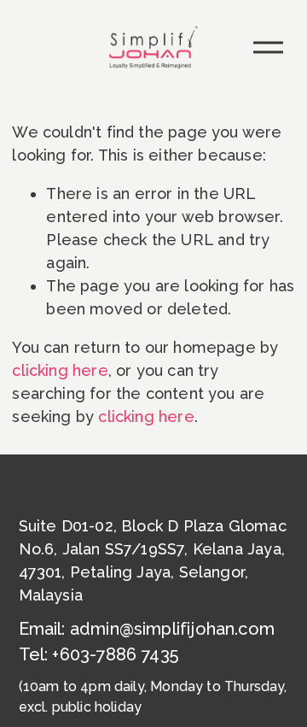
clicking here (59, 370)
